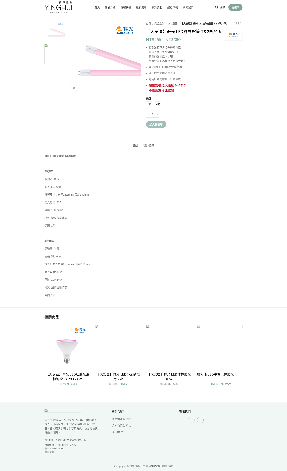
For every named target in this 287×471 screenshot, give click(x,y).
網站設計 (156, 466)
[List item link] (71, 448)
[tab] (135, 144)
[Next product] (240, 23)
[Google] (191, 420)
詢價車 (235, 7)
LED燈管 (173, 23)
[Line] (200, 420)
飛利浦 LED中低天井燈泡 (215, 374)
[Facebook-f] (182, 420)
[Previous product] (234, 23)
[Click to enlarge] (74, 88)
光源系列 (159, 23)
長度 (148, 98)
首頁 (148, 23)
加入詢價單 (156, 124)
